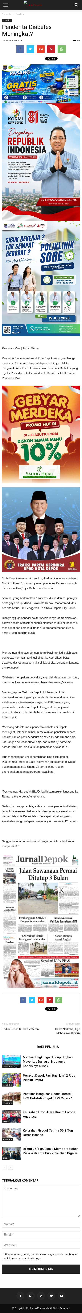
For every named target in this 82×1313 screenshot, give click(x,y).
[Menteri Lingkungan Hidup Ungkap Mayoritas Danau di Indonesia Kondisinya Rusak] (11, 1061)
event (5, 1121)
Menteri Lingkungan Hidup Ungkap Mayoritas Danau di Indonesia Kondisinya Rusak (48, 1061)
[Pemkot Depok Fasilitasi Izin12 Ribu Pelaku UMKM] (11, 1080)
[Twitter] (51, 1296)
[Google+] (31, 1296)
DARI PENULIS (48, 1047)
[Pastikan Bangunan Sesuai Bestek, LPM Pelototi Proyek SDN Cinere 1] (11, 1098)
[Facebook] (20, 1296)
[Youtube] (61, 1296)
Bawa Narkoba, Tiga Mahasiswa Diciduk (67, 1031)
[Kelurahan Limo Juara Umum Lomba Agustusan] (11, 1116)
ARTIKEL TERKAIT (18, 1047)
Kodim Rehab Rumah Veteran (20, 1029)
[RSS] (41, 1296)
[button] (76, 5)
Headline (20, 14)
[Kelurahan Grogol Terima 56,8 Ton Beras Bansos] (11, 1134)
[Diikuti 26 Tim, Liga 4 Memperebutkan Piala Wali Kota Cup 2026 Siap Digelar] (11, 1153)
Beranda (6, 14)
